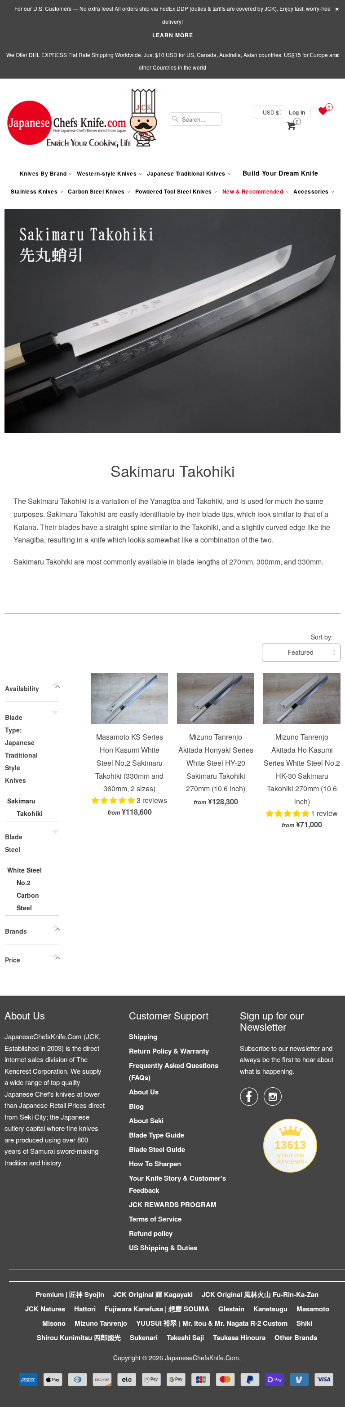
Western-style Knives (107, 173)
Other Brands (295, 1337)
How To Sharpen (155, 1164)
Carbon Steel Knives (96, 191)
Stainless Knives (34, 191)
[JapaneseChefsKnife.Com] (82, 119)
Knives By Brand (43, 173)
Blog (136, 1106)
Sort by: (322, 636)
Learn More (172, 35)
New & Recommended (252, 191)
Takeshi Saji (185, 1337)
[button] (114, 800)
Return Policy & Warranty (169, 1051)
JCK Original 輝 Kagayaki (153, 1294)
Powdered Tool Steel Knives (173, 191)
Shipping (143, 1036)
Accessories (311, 191)
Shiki (304, 1323)
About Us (144, 1092)
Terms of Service (155, 1219)
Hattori (85, 1309)
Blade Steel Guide (157, 1149)
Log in (297, 112)
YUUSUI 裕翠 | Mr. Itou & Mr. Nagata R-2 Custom (212, 1323)
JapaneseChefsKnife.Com (202, 1357)
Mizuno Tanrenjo (101, 1323)
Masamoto (312, 1309)
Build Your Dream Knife (280, 172)
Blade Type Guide (156, 1135)
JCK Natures (45, 1309)
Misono (54, 1323)
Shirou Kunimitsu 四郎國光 (79, 1337)
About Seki (146, 1120)
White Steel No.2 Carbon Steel (24, 888)
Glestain (231, 1309)
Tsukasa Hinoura (239, 1337)
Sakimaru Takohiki (173, 470)
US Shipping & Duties (163, 1248)
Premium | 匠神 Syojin (69, 1294)
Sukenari (144, 1337)
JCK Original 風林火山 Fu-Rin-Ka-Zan (260, 1294)
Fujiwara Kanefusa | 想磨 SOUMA (157, 1309)
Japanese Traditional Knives (186, 173)
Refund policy (150, 1233)
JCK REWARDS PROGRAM (173, 1204)
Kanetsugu (270, 1309)
